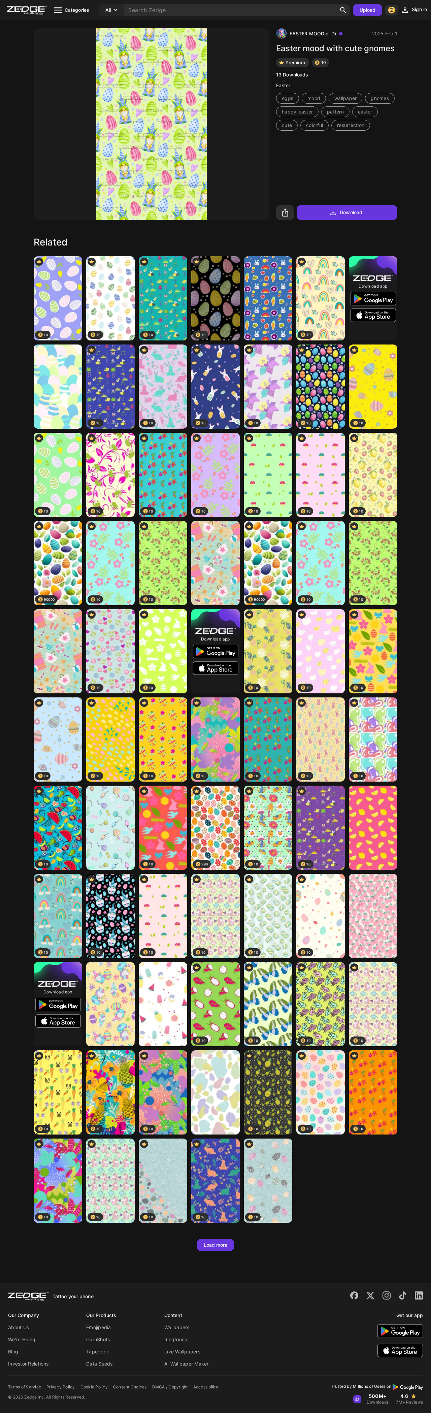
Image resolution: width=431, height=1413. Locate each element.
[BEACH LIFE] (215, 563)
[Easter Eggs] (58, 386)
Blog (13, 1351)
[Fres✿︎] (373, 916)
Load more (216, 1245)
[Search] (343, 10)
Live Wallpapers (182, 1351)
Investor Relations (28, 1364)
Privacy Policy (60, 1386)
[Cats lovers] (110, 828)
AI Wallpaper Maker (186, 1364)
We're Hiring (21, 1339)
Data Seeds (99, 1364)
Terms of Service (24, 1386)
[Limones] (373, 828)
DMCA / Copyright (170, 1386)
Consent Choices (130, 1386)
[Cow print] (215, 1092)
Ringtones (175, 1339)
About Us (18, 1327)
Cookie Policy (94, 1386)
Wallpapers (177, 1327)
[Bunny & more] (268, 298)
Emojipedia (98, 1327)
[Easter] (110, 1004)
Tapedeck (97, 1351)
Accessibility (205, 1386)
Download (351, 212)
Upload (368, 10)
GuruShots (98, 1339)
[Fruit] (163, 1004)
